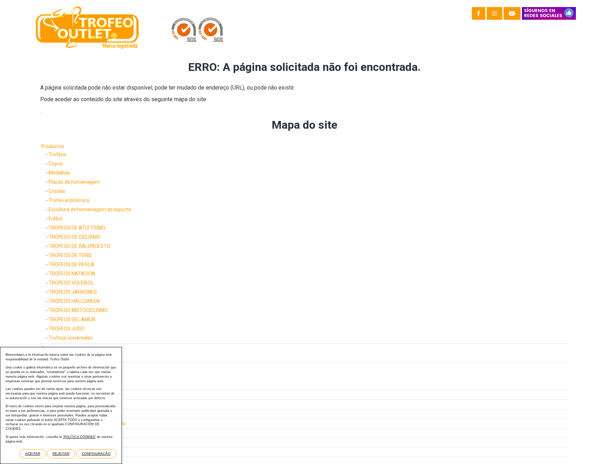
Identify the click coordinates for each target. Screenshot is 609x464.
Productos (52, 146)
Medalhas (59, 173)
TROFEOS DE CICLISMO (74, 237)
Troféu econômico (69, 200)
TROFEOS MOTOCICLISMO (78, 310)
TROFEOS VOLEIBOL (71, 283)
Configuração (96, 454)
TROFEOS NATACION (72, 273)
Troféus (57, 154)
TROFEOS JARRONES (73, 292)
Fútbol (55, 218)
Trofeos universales (71, 338)
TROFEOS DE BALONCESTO (79, 246)
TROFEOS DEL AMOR (72, 319)
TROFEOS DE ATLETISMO (77, 228)
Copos (56, 163)
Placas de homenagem (74, 182)
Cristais (57, 191)
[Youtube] (512, 13)
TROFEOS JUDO (66, 328)
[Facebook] (478, 13)
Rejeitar (61, 454)
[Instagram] (494, 13)
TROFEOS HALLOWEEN (74, 301)
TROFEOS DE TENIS (70, 255)
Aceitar (32, 454)
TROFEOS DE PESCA (71, 264)
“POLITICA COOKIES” (79, 437)
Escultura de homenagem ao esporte (90, 209)
